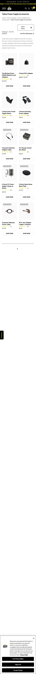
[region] (18, 655)
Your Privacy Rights (18, 659)
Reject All (18, 664)
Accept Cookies (18, 670)
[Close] (33, 638)
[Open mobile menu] (4, 8)
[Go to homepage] (8, 8)
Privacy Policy (24, 655)
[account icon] (29, 8)
